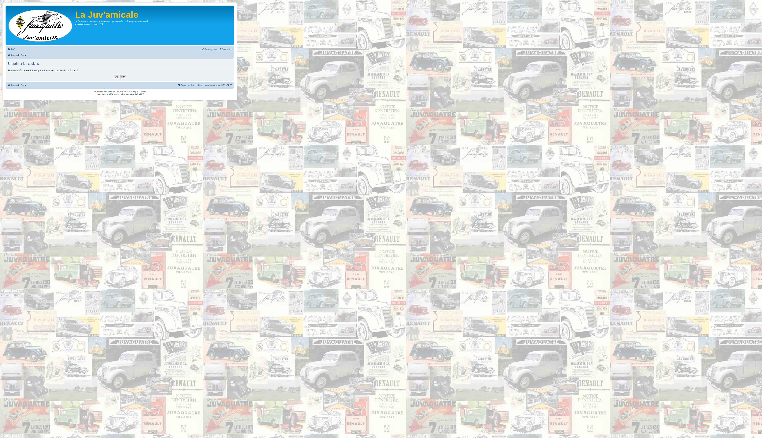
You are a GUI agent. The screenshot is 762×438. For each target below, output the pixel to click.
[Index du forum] (41, 25)
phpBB (111, 92)
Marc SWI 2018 (137, 94)
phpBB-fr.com (113, 94)
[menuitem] (11, 49)
